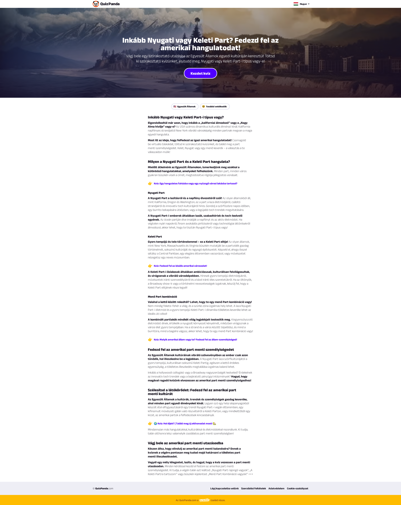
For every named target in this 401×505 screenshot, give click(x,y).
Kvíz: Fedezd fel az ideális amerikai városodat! (180, 265)
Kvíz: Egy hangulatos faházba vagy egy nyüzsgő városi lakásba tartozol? (195, 183)
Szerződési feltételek (253, 488)
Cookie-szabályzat (297, 488)
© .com (103, 488)
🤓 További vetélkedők (214, 106)
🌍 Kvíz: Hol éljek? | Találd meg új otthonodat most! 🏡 (185, 423)
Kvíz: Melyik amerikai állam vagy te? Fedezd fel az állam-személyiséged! (195, 339)
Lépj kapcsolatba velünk (224, 488)
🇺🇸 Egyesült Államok (184, 106)
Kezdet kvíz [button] (201, 73)
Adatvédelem (276, 488)
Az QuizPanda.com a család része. (200, 500)
